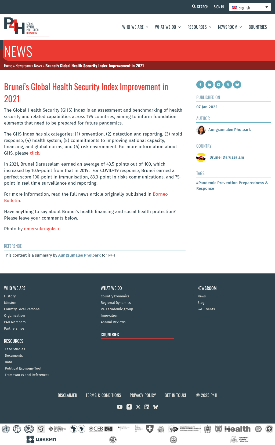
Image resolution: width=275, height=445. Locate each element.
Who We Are (133, 27)
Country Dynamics (115, 296)
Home (8, 65)
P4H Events (206, 309)
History (10, 296)
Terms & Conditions (103, 395)
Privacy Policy (143, 395)
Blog (201, 303)
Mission (10, 303)
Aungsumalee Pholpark (79, 255)
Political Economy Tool (23, 368)
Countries (258, 27)
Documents (14, 356)
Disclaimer (67, 395)
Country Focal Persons (21, 309)
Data (8, 362)
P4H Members (15, 322)
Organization (14, 316)
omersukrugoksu (41, 229)
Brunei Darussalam (226, 157)
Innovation (109, 316)
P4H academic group (117, 309)
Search (202, 6)
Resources (197, 27)
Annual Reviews (113, 322)
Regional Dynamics (116, 303)
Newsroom (227, 27)
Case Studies (15, 349)
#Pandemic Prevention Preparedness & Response (232, 185)
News (38, 65)
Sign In (219, 6)
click (34, 153)
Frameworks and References (27, 375)
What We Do (165, 27)
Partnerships (14, 328)
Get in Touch (176, 395)
